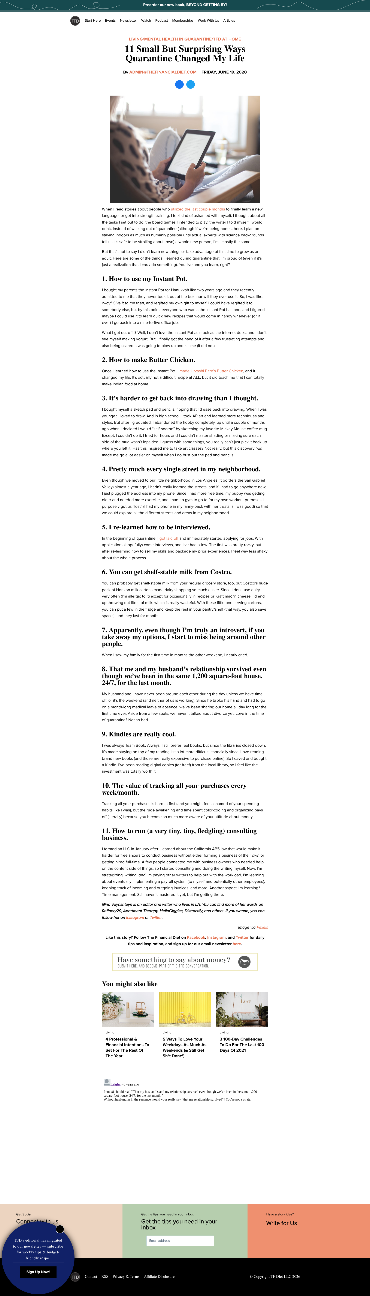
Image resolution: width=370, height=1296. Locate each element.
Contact (91, 1276)
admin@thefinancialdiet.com (163, 72)
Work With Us (208, 20)
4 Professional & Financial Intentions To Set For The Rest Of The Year (127, 1048)
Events (110, 20)
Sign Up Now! (38, 1272)
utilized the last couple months (198, 209)
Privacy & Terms (126, 1276)
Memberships (183, 20)
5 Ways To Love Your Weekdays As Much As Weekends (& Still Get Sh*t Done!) (184, 1048)
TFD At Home (227, 39)
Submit (220, 1241)
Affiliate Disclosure (159, 1276)
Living (136, 39)
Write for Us (282, 1223)
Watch (146, 20)
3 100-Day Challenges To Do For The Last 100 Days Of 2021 (242, 1045)
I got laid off (167, 538)
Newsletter (128, 20)
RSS (105, 1276)
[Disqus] (185, 1130)
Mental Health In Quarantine (178, 39)
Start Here (93, 20)
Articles (229, 20)
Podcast (161, 20)
